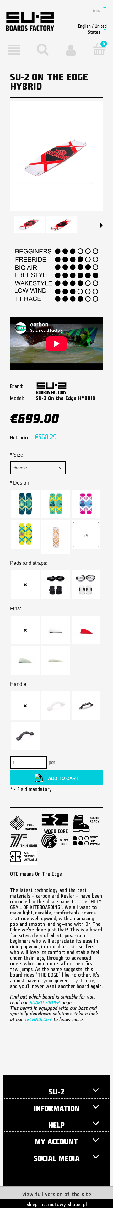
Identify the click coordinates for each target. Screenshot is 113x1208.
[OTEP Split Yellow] (25, 535)
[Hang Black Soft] (25, 736)
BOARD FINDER (45, 1001)
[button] (14, 50)
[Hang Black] (86, 706)
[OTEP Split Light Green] (56, 504)
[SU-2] (51, 386)
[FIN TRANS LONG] (56, 661)
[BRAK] (25, 585)
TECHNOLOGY (38, 1018)
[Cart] (99, 49)
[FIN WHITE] (56, 630)
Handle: (19, 684)
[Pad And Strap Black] (56, 585)
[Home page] (30, 16)
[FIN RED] (86, 630)
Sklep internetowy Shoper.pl (56, 1203)
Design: (20, 482)
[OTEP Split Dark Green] (25, 504)
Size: (17, 455)
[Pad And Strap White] (86, 585)
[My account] (70, 50)
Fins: (15, 608)
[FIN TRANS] (25, 661)
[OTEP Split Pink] (86, 504)
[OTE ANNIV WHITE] (56, 537)
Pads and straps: (28, 563)
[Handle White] (56, 706)
